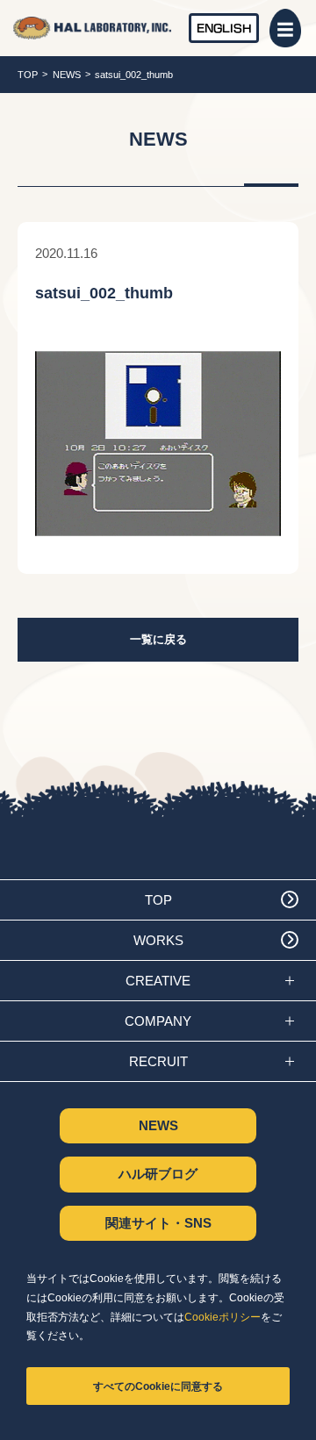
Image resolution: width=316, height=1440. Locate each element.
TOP (28, 74)
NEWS (67, 74)
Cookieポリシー (222, 1317)
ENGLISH (224, 27)
